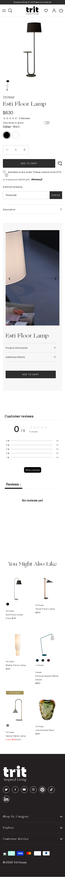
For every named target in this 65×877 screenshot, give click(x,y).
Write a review (32, 470)
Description (9, 209)
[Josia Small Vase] (47, 706)
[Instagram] (33, 789)
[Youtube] (24, 789)
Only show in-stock (13, 122)
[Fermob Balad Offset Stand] (47, 641)
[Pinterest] (42, 789)
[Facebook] (15, 789)
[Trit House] (32, 10)
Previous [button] (10, 279)
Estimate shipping (13, 186)
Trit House (8, 96)
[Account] (53, 11)
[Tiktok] (51, 789)
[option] (32, 2)
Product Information (17, 347)
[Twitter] (6, 789)
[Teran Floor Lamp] (47, 584)
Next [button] (55, 279)
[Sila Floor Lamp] (18, 584)
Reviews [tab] (13, 484)
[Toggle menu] (4, 11)
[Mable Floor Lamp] (18, 641)
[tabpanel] (32, 516)
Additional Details (15, 357)
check (56, 195)
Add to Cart (29, 163)
